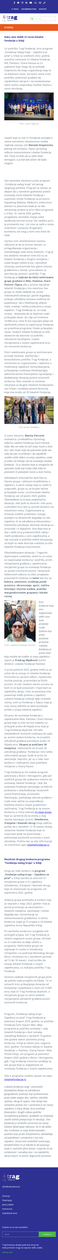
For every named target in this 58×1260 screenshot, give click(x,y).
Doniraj (8, 27)
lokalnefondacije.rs (38, 844)
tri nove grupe (43, 812)
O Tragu (15, 9)
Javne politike (8, 1204)
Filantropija (7, 1200)
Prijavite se (47, 1234)
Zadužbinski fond (28, 9)
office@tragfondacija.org (11, 1186)
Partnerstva (7, 1209)
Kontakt (43, 9)
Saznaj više (7, 1252)
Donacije (6, 1196)
